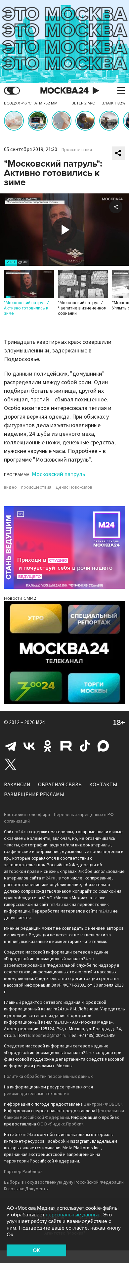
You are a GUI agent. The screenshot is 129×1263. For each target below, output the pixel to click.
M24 (40, 722)
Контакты (103, 784)
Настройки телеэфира (27, 814)
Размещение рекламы (34, 794)
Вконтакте (29, 746)
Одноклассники (47, 746)
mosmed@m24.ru (49, 1035)
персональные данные (73, 1214)
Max (103, 746)
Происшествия (77, 149)
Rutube (66, 746)
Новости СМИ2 (20, 598)
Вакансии (17, 784)
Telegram (10, 746)
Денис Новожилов (74, 487)
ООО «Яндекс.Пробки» (60, 1124)
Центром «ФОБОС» (103, 1104)
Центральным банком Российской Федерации (64, 1114)
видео (10, 487)
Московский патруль (58, 474)
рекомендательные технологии (36, 1093)
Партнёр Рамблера (23, 1171)
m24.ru (21, 832)
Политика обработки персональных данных (48, 1076)
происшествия (36, 487)
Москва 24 (64, 91)
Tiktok (84, 746)
